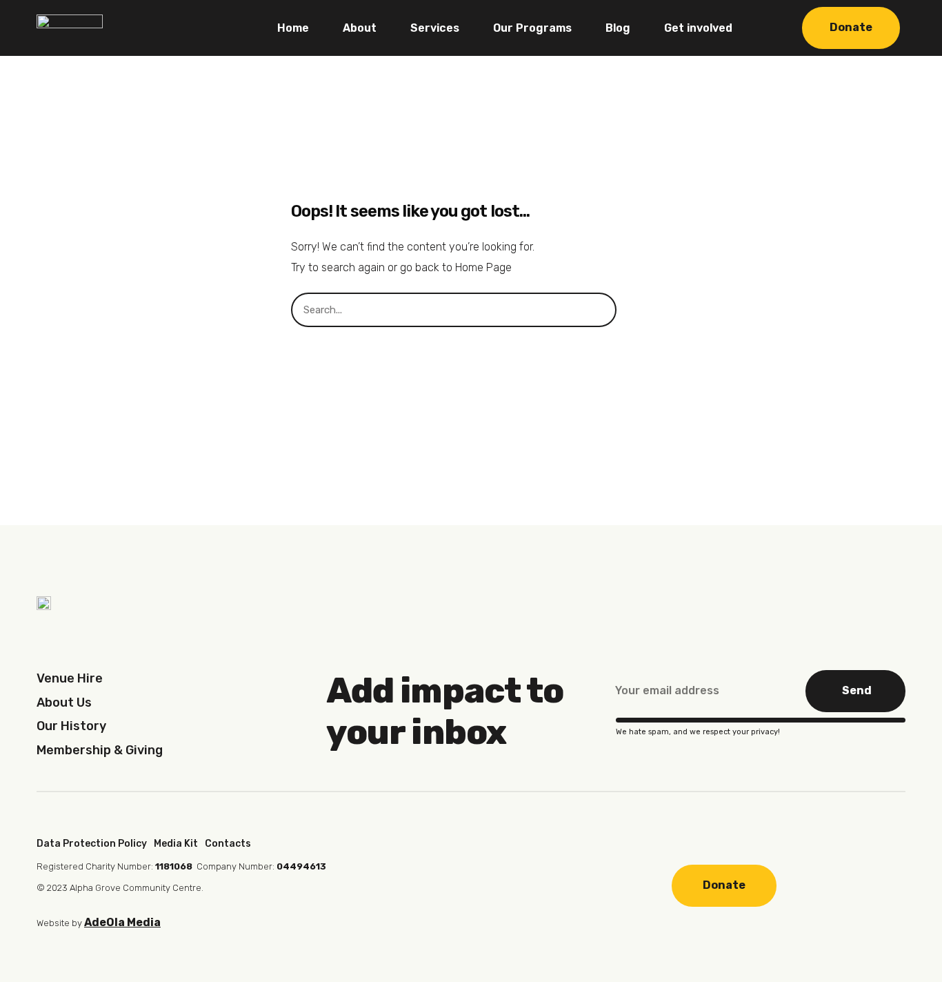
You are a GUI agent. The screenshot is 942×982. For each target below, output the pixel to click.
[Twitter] (500, 887)
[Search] (634, 310)
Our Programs (532, 28)
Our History (71, 726)
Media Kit (176, 844)
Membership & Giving (100, 750)
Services (434, 28)
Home (293, 28)
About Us (64, 702)
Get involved (698, 28)
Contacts (228, 844)
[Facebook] (414, 887)
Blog (617, 28)
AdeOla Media (122, 922)
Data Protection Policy (92, 844)
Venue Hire (70, 678)
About (360, 28)
